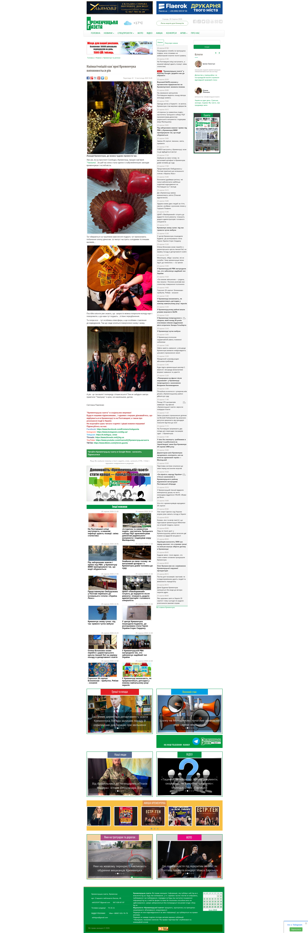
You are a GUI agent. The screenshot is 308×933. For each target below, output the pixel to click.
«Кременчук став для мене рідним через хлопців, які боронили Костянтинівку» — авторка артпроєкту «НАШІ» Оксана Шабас (119, 783)
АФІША (159, 33)
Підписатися (296, 929)
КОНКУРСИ (171, 33)
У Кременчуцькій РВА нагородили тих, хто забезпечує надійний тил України (134, 653)
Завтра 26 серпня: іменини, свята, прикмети (170, 142)
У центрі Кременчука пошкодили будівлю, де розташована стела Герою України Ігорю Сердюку (135, 624)
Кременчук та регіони (111, 58)
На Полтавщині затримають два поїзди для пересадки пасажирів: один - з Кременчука (170, 431)
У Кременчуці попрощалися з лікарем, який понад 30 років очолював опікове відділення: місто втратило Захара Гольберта (171, 321)
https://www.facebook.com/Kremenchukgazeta (118, 429)
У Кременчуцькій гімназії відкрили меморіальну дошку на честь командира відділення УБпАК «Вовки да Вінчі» (171, 493)
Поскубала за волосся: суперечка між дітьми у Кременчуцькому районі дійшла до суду (172, 393)
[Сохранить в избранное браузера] (106, 78)
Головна (90, 58)
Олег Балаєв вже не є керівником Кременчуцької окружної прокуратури (171, 568)
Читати (207, 144)
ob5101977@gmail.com (101, 902)
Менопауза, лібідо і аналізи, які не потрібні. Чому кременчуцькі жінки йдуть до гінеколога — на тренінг (170, 260)
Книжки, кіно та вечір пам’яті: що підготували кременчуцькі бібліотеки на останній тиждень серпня (171, 522)
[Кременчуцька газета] (102, 23)
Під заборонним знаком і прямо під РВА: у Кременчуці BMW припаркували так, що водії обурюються (102, 565)
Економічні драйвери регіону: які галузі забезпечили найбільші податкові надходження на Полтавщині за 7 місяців (170, 183)
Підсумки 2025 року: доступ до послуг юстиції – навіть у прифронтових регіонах (207, 102)
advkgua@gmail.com (100, 917)
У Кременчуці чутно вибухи (168, 331)
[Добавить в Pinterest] (98, 78)
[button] (92, 714)
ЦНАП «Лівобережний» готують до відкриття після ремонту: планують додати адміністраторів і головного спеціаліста (136, 596)
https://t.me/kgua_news (106, 435)
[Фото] (190, 837)
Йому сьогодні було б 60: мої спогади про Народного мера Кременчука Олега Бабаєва (206, 76)
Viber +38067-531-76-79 (118, 913)
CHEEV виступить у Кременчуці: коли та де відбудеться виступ (171, 151)
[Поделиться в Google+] (91, 78)
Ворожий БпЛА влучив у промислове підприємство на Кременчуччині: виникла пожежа (171, 84)
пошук (207, 47)
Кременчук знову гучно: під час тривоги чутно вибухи (101, 622)
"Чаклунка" (91, 163)
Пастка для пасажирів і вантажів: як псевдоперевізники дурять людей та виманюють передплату (171, 579)
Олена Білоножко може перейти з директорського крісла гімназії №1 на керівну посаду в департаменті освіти (102, 653)
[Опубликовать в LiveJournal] (95, 78)
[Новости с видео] (189, 754)
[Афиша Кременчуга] (155, 803)
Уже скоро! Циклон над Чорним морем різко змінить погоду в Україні (171, 513)
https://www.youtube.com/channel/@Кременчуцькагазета (122, 440)
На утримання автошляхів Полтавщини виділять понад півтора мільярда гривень (171, 95)
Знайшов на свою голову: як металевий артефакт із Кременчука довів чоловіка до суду (137, 564)
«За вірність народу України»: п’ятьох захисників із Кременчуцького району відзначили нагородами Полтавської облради (170, 479)
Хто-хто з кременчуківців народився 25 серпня (171, 504)
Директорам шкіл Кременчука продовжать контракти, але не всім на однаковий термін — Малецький (170, 456)
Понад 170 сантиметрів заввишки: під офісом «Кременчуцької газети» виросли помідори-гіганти (170, 405)
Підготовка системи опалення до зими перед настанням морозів (170, 467)
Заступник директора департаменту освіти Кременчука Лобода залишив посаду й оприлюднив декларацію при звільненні (119, 721)
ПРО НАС (195, 33)
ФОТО (140, 33)
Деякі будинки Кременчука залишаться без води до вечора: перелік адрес (170, 590)
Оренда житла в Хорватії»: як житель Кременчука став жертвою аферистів (171, 105)
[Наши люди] (120, 755)
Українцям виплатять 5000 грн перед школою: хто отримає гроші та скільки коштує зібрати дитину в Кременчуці (172, 545)
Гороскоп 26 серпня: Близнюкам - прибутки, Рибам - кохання (103, 680)
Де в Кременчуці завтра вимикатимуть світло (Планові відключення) (169, 195)
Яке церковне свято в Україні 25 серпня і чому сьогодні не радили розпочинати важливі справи (170, 600)
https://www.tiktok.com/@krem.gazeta (111, 443)
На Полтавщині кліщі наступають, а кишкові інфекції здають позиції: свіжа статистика (103, 532)
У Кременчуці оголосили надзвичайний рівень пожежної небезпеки (169, 339)
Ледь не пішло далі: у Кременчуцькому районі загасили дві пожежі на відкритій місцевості (171, 533)
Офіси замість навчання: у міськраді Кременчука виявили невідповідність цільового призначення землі (171, 350)
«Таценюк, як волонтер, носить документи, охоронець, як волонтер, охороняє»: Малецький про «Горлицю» (189, 783)
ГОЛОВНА (95, 33)
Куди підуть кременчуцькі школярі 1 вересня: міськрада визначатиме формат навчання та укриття (171, 369)
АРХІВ (183, 33)
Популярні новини (171, 43)
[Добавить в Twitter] (102, 78)
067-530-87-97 (118, 902)
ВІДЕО (149, 33)
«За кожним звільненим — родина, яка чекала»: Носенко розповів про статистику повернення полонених (171, 281)
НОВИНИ (108, 33)
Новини (99, 58)
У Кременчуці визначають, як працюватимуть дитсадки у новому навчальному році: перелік (136, 681)
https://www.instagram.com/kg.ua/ (112, 432)
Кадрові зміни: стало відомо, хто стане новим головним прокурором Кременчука (171, 557)
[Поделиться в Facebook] (88, 78)
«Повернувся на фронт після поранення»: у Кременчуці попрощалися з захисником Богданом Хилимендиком (169, 381)
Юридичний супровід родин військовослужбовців (168, 360)
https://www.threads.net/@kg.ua (109, 437)
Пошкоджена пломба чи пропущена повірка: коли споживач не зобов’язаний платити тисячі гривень (171, 53)
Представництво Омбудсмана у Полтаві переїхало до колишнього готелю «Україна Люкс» (103, 594)
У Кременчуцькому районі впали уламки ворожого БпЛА (171, 311)
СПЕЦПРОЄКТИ (125, 33)
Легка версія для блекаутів (172, 23)
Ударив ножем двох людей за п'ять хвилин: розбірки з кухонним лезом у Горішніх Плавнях (171, 206)
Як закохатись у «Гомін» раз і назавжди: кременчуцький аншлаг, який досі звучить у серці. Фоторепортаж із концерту (189, 866)
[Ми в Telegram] (189, 741)
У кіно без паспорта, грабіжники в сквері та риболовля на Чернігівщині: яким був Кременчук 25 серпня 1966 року (171, 443)
